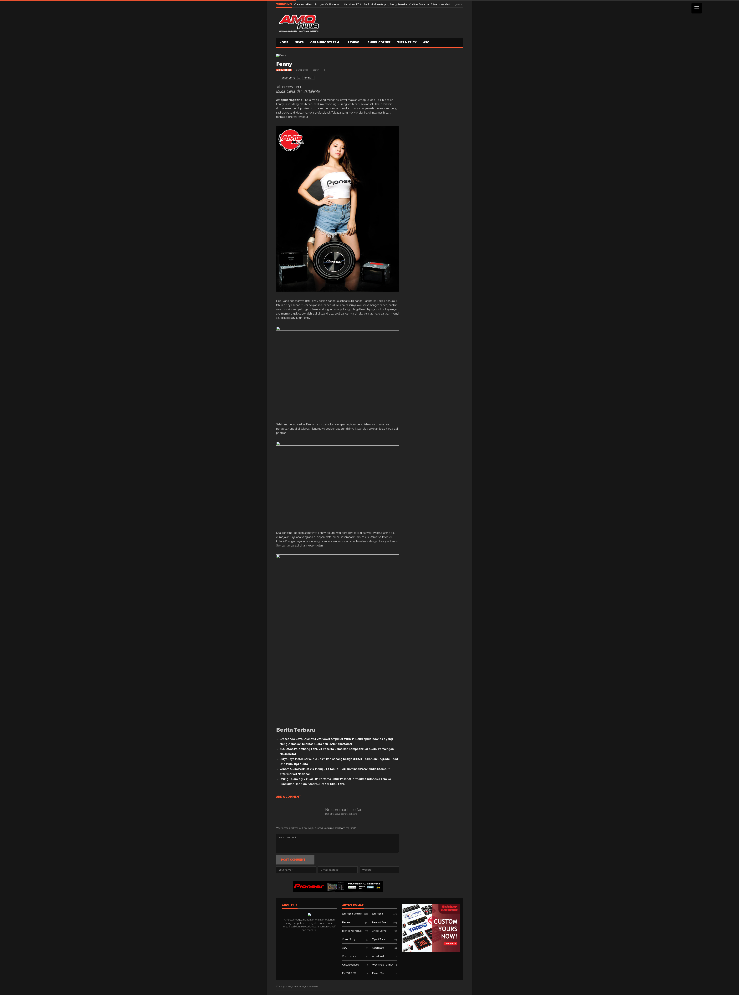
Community (349, 956)
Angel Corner (379, 42)
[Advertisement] (393, 22)
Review (353, 42)
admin (316, 70)
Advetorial (378, 956)
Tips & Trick (407, 42)
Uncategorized (350, 964)
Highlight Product (352, 931)
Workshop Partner (382, 964)
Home (283, 42)
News (299, 42)
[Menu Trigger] (696, 8)
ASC (426, 42)
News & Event (380, 922)
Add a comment (288, 796)
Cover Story (348, 939)
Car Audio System (324, 42)
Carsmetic (378, 947)
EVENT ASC (349, 973)
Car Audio (377, 914)
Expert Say (378, 973)
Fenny (284, 64)
